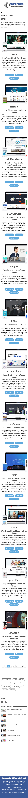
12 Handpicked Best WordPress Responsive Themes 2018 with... (14, 734)
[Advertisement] (14, 758)
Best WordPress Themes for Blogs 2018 (16, 714)
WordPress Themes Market (19, 792)
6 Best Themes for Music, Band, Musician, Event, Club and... (16, 729)
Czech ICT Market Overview (14, 787)
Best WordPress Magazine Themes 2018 (16, 724)
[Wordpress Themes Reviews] (14, 5)
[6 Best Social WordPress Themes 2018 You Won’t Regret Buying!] (3, 740)
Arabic (21, 686)
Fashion (15, 679)
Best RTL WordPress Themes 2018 (15, 709)
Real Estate (12, 689)
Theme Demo (19, 74)
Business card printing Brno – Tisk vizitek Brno (14, 789)
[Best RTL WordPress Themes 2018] (3, 710)
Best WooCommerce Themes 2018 (15, 719)
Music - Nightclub (6, 679)
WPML (3, 22)
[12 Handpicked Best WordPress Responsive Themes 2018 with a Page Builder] (3, 735)
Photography (5, 686)
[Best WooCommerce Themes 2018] (3, 720)
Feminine (4, 689)
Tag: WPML (11, 15)
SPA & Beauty (5, 683)
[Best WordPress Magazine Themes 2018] (3, 725)
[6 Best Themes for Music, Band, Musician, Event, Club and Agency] (3, 730)
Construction (14, 686)
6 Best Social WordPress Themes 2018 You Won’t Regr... (16, 739)
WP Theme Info (9, 74)
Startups (13, 683)
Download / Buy (14, 78)
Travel (23, 683)
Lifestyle (21, 679)
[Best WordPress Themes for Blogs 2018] (3, 715)
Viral (19, 683)
